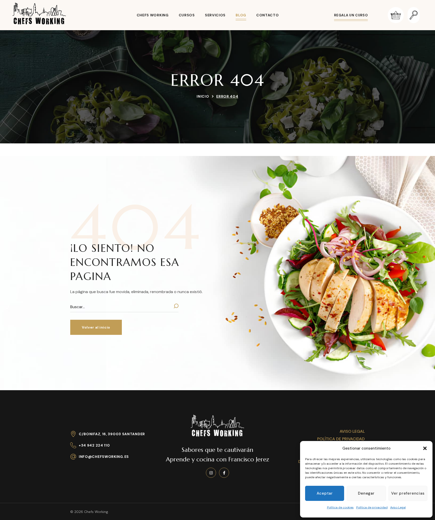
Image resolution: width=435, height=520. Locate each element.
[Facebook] (224, 473)
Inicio (203, 96)
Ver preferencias (407, 493)
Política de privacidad (372, 507)
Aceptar (325, 493)
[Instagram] (211, 473)
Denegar (366, 493)
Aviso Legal (398, 507)
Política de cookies (340, 507)
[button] (424, 448)
